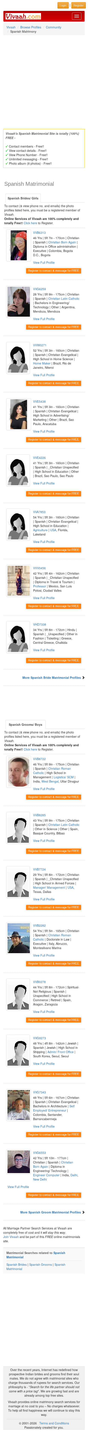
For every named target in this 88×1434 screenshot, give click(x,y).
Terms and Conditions (54, 1423)
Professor (39, 586)
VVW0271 (40, 345)
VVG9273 (39, 1038)
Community (53, 27)
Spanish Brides (16, 1264)
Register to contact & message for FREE (53, 270)
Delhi (73, 1175)
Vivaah (11, 27)
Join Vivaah (11, 1237)
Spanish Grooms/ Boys (25, 724)
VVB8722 (39, 759)
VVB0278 (39, 982)
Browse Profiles (30, 27)
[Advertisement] (44, 81)
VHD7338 (39, 624)
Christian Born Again (62, 242)
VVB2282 (39, 925)
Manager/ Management (49, 887)
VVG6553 (39, 1152)
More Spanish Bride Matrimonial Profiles (51, 677)
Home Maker (42, 363)
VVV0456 (39, 568)
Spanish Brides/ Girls (23, 198)
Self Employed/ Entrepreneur (54, 1108)
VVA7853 (39, 512)
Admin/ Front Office (60, 1052)
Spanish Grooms (40, 1264)
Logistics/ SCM (64, 777)
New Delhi (40, 1179)
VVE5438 (39, 401)
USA (53, 530)
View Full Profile (44, 262)
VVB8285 (39, 815)
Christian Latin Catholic (63, 298)
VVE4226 (39, 457)
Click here (30, 223)
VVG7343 (39, 1092)
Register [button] (79, 5)
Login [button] (63, 5)
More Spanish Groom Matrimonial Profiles (50, 1212)
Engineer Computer (46, 1175)
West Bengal (50, 781)
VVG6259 (39, 289)
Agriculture (40, 530)
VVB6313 (39, 232)
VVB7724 (39, 869)
